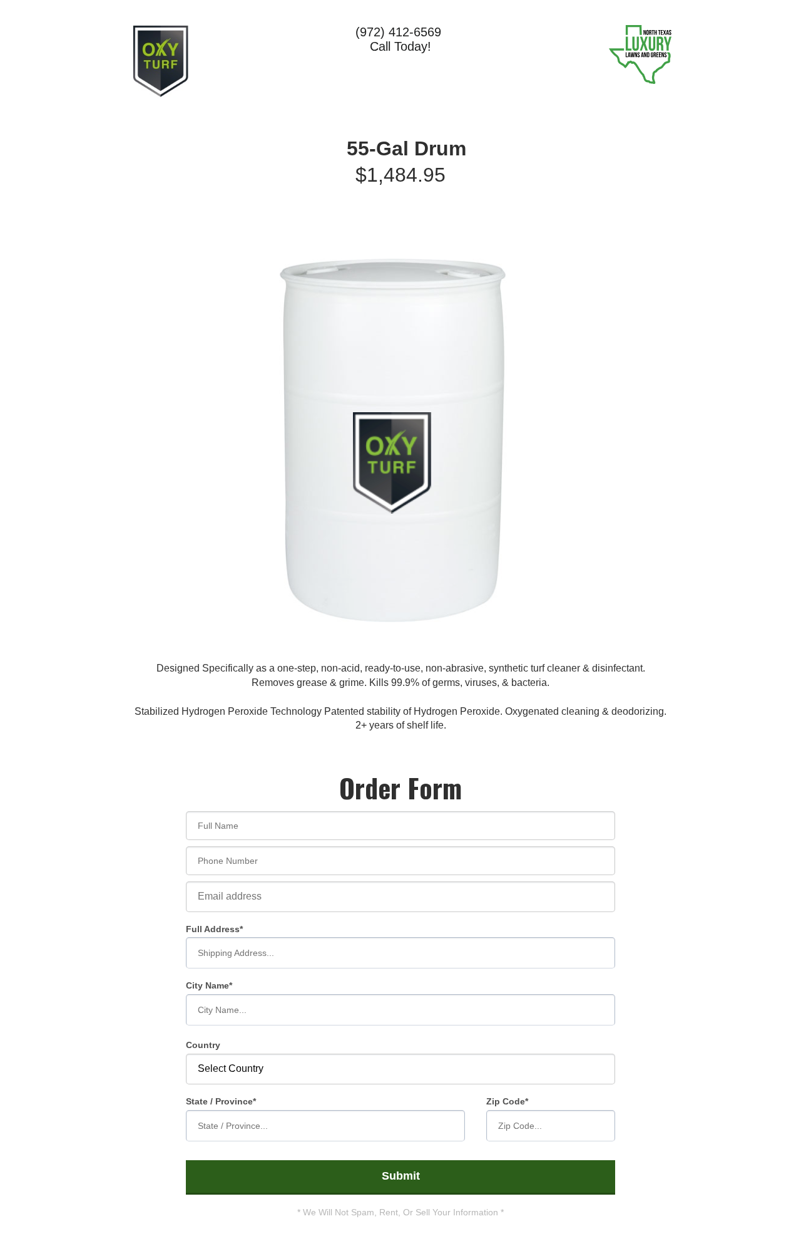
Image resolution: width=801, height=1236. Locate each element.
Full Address (213, 929)
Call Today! (400, 46)
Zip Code (505, 1101)
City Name (207, 985)
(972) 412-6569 (400, 32)
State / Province (219, 1101)
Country (203, 1045)
